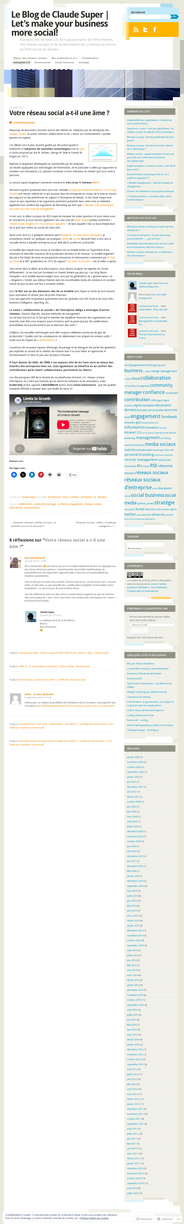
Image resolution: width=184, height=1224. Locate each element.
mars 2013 (132, 1034)
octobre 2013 (134, 1000)
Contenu (74, 497)
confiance (63, 504)
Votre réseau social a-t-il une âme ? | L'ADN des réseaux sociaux (52, 679)
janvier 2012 (133, 1104)
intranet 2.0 (132, 432)
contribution (137, 399)
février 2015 (133, 920)
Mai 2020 (131, 811)
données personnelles (150, 410)
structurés (129, 509)
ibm (156, 423)
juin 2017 (131, 861)
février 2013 (133, 1039)
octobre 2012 (134, 1059)
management (148, 437)
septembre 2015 (135, 886)
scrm (154, 488)
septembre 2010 (135, 1183)
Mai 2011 (131, 1143)
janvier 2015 (133, 925)
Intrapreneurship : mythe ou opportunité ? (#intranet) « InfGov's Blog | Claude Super (64, 652)
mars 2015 (132, 915)
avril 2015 (132, 910)
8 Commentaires (24, 122)
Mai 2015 (131, 905)
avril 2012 (132, 1089)
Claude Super (28, 497)
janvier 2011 (133, 1163)
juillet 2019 (132, 826)
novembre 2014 (135, 935)
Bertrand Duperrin (35, 557)
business (133, 370)
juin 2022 (131, 781)
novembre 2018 (135, 836)
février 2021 (133, 796)
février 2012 (133, 1099)
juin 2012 (131, 1079)
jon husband (147, 433)
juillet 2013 (132, 1015)
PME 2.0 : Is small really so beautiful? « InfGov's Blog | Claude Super (54, 666)
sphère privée (145, 503)
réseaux (129, 473)
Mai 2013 (131, 1024)
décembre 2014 (135, 930)
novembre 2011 (135, 1114)
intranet (163, 428)
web (138, 515)
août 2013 (132, 1009)
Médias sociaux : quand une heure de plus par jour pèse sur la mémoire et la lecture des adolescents (150, 157)
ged (138, 422)
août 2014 (132, 950)
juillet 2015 (132, 896)
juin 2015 (131, 900)
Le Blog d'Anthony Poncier (140, 715)
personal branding (139, 455)
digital (159, 400)
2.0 (44, 497)
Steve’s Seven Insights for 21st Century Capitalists (37, 223)
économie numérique (134, 519)
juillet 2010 (132, 1193)
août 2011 (132, 1128)
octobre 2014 (134, 940)
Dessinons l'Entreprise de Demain (144, 673)
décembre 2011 (135, 1109)
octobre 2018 (134, 841)
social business (64, 62)
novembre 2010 (135, 1173)
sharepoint (165, 488)
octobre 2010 (134, 1178)
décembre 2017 (135, 856)
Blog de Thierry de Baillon (140, 663)
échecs (65, 238)
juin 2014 (131, 960)
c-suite (146, 371)
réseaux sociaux (18, 133)
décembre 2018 (135, 831)
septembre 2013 (135, 1005)
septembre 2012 (135, 1064)
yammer (169, 515)
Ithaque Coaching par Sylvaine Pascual (147, 692)
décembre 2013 (135, 990)
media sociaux (160, 444)
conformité (171, 392)
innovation (152, 427)
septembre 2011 (135, 1124)
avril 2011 (132, 1148)
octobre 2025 (134, 767)
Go (174, 16)
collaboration (25, 504)
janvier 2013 (133, 1044)
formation (129, 422)
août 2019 (132, 821)
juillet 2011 (132, 1133)
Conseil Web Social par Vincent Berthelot (148, 668)
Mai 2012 (131, 1084)
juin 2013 (131, 1019)
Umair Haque (81, 220)
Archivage (151, 365)
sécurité (149, 509)
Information (134, 427)
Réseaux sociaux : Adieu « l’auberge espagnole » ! (96, 524)
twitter (130, 514)
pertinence (159, 455)
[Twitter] (145, 30)
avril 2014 (132, 970)
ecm (168, 410)
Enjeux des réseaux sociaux (30, 58)
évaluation (150, 519)
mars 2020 (132, 816)
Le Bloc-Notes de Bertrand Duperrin (145, 710)
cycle (81, 148)
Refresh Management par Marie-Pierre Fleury (150, 725)
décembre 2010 (135, 1168)
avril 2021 (132, 791)
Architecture (54, 497)
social (127, 496)
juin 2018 (131, 846)
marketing (165, 438)
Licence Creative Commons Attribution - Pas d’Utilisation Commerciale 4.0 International (147, 587)
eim (174, 410)
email (127, 417)
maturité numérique (134, 445)
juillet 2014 (132, 955)
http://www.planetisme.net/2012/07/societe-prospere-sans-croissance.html (75, 705)
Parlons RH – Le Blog (137, 720)
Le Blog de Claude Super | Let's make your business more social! (60, 23)
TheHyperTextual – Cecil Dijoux (143, 730)
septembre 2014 (135, 945)
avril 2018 (132, 851)
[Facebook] (155, 30)
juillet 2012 (132, 1074)
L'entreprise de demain (165, 433)
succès (76, 238)
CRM (153, 400)
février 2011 (133, 1158)
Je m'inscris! (139, 631)
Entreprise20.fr (134, 678)
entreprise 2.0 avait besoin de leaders (81, 235)
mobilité (129, 450)
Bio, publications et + (64, 58)
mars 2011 (132, 1153)
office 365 (169, 450)
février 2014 (133, 980)
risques (146, 466)
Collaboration (90, 58)
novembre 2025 (135, 762)
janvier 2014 (133, 985)
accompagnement (135, 365)
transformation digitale (165, 509)
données (130, 410)
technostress (46, 340)
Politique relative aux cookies (94, 1218)
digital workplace (144, 405)
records (168, 455)
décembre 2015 (135, 881)
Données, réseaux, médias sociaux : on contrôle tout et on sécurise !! (33, 524)
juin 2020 (131, 806)
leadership (129, 438)
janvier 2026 (133, 757)
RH (139, 466)
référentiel (165, 466)
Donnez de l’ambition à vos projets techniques (150, 191)
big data (161, 365)
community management (137, 386)
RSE (153, 465)
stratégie (84, 62)
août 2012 (132, 1069)
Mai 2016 (131, 871)
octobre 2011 (134, 1118)
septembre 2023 (135, 772)
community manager (45, 504)
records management (140, 460)
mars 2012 (132, 1094)
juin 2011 (131, 1138)
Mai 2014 (131, 965)
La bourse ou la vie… (149, 306)
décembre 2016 (135, 866)
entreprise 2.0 (21, 62)
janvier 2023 (133, 777)
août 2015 (132, 891)
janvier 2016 (133, 876)
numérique (158, 450)
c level (127, 379)
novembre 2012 (135, 1054)
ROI (94, 182)
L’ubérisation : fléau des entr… (154, 309)
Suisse (139, 509)
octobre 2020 (134, 801)
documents (163, 405)
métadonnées (144, 449)
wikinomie (146, 514)
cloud (65, 497)
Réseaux (102, 497)
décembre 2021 (135, 787)
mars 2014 (132, 975)
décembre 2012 (135, 1049)
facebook (169, 416)
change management (164, 371)
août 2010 (132, 1188)
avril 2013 (132, 1029)
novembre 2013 (135, 995)
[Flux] (136, 30)
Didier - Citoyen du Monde (39, 694)
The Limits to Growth (78, 261)
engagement (76, 504)
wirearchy (158, 514)
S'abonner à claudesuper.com (147, 608)
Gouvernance (42, 62)
